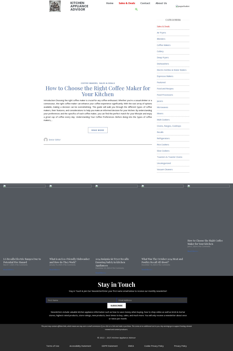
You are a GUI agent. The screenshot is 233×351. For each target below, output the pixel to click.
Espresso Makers (165, 76)
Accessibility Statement (80, 346)
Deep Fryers (163, 57)
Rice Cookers (163, 144)
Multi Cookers (163, 119)
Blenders (161, 38)
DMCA (131, 346)
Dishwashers (163, 63)
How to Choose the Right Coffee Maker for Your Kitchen (98, 90)
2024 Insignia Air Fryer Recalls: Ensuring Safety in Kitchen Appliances (112, 262)
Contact (145, 3)
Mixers (160, 113)
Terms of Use (52, 346)
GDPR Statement (110, 346)
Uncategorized (164, 163)
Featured (161, 82)
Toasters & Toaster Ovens (169, 157)
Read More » (8, 269)
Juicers (160, 101)
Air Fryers (161, 32)
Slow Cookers (163, 150)
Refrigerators (163, 138)
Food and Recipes (165, 88)
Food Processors (165, 94)
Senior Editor (55, 139)
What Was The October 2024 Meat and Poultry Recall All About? (162, 260)
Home (109, 3)
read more (98, 130)
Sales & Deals (107, 83)
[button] (136, 9)
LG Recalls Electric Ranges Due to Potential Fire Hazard (22, 260)
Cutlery (160, 51)
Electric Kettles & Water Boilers (171, 70)
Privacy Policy (180, 346)
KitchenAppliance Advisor (79, 6)
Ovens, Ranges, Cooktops (169, 125)
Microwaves (162, 107)
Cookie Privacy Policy (154, 346)
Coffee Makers (89, 83)
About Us (161, 3)
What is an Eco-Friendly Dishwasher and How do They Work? (69, 260)
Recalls (160, 132)
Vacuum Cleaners (165, 169)
